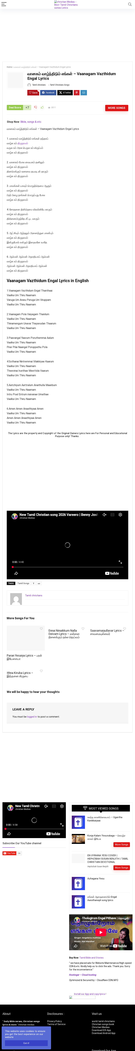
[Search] (130, 4)
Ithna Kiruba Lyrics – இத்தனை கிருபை (20, 674)
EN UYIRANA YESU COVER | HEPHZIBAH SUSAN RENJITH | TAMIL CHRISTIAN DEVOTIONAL (107, 859)
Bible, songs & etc (31, 121)
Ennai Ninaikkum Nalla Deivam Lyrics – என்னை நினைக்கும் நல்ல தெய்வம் (64, 634)
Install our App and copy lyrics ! (87, 994)
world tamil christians (103, 1021)
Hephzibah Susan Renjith (97, 866)
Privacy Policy (54, 1021)
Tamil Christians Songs (59, 85)
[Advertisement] (67, 33)
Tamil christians (39, 85)
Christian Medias (101, 1027)
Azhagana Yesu (95, 878)
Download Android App (103, 1033)
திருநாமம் (23, 143)
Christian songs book (103, 1024)
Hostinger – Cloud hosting (82, 975)
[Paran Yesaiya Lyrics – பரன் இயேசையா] (26, 627)
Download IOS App (101, 1030)
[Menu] (4, 4)
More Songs (116, 108)
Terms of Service (56, 1024)
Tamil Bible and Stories (91, 957)
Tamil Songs (23, 583)
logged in (32, 716)
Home (9, 67)
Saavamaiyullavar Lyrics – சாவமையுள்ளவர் (107, 632)
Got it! (26, 1043)
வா (39, 583)
